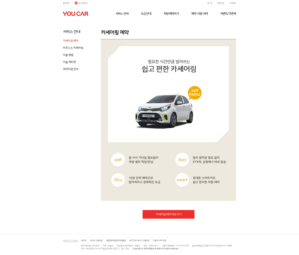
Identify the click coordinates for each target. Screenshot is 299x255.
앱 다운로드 (83, 3)
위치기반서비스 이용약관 (139, 240)
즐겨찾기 (66, 3)
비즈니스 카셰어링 (73, 47)
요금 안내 (146, 13)
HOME (83, 240)
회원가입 (220, 3)
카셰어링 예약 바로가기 (168, 214)
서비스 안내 (122, 13)
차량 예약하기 (171, 13)
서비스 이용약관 (96, 240)
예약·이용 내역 (199, 13)
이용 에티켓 (69, 62)
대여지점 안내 (70, 69)
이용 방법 (68, 55)
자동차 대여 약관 (159, 240)
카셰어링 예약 (70, 40)
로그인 (210, 3)
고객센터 (232, 3)
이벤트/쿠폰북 (228, 13)
